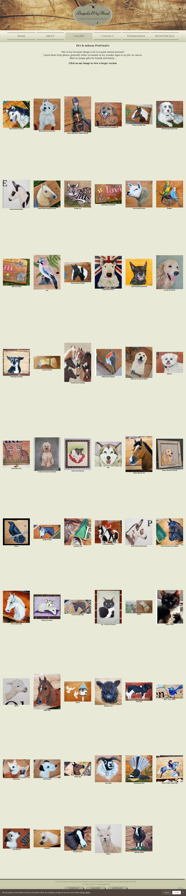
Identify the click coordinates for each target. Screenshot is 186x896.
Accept (176, 892)
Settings (166, 892)
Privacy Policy (85, 892)
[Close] (183, 892)
